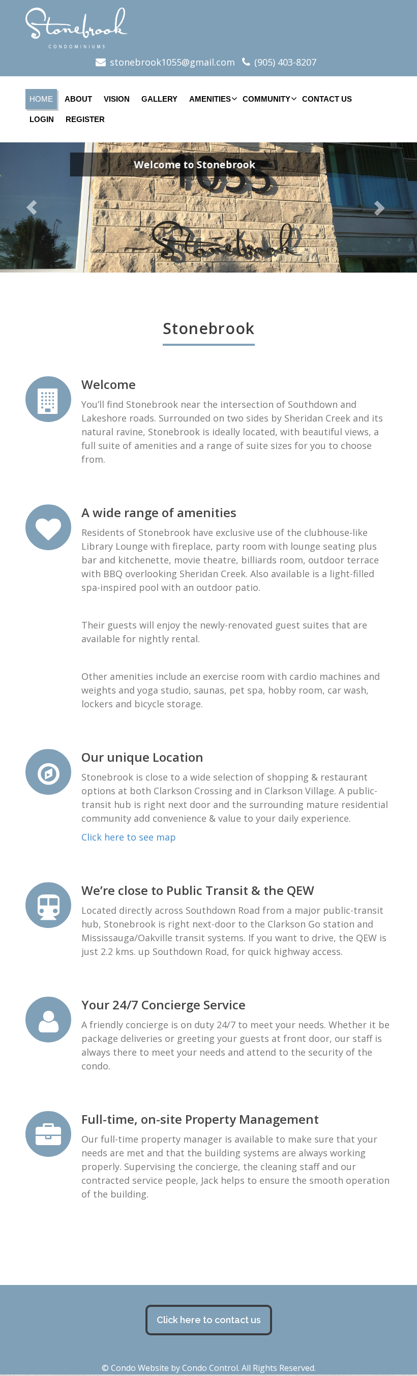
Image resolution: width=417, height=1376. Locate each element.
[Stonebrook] (208, 28)
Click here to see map (128, 837)
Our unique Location (142, 757)
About (78, 99)
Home (41, 99)
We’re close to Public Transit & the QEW (197, 890)
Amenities (210, 99)
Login (41, 119)
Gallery (159, 99)
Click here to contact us (209, 1319)
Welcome (108, 384)
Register (85, 119)
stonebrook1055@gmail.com (172, 62)
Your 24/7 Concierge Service (163, 1004)
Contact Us (327, 99)
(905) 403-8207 (285, 62)
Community (266, 99)
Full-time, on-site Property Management (200, 1119)
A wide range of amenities (158, 512)
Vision (117, 99)
